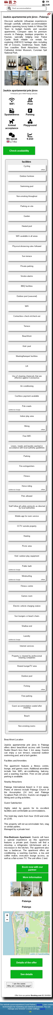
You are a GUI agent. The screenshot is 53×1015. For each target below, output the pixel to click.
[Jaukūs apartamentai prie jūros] (12, 63)
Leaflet (32, 954)
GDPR (42, 1009)
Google (39, 1005)
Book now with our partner (32, 868)
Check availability (19, 151)
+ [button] (7, 915)
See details (26, 974)
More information (32, 877)
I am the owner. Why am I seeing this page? (19, 985)
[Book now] (49, 14)
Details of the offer (26, 962)
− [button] (7, 919)
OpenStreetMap (43, 954)
